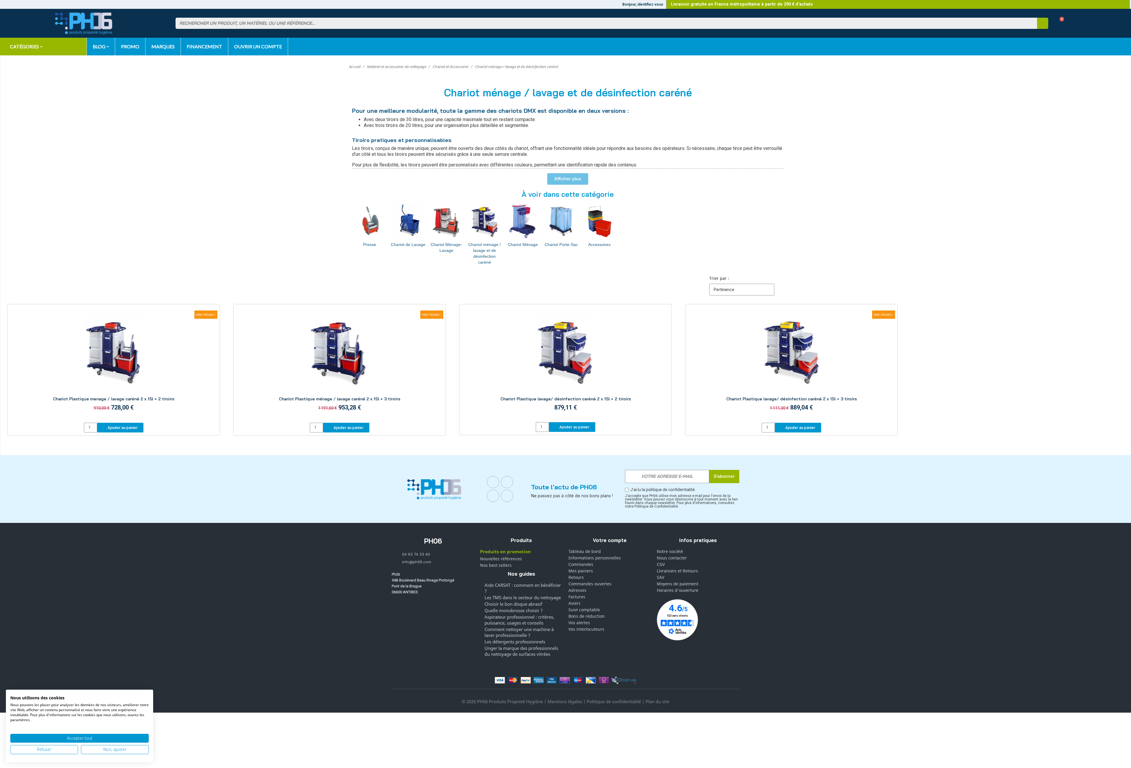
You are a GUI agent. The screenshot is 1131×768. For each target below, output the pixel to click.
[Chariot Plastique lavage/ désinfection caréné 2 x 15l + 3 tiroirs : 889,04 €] (791, 364)
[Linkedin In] (493, 496)
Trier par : (719, 278)
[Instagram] (507, 482)
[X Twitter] (507, 496)
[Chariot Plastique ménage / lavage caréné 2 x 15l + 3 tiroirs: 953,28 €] (340, 364)
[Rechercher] (1042, 23)
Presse (369, 244)
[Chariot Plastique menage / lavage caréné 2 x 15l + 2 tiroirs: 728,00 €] (114, 364)
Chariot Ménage (523, 244)
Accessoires (599, 244)
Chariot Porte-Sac (561, 244)
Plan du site (657, 701)
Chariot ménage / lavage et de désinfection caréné (484, 253)
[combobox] (603, 23)
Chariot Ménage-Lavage (446, 247)
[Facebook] (493, 482)
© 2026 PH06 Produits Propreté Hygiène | (505, 701)
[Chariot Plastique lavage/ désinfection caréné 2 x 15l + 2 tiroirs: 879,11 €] (565, 364)
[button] (1059, 23)
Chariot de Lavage (408, 244)
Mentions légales (565, 701)
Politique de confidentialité (614, 701)
